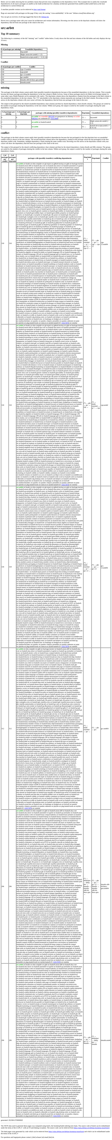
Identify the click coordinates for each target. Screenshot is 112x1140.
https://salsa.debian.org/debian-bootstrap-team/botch (91, 1128)
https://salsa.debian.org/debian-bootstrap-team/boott (66, 1131)
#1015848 (54, 118)
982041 (35, 118)
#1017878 (65, 323)
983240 (51, 116)
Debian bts (45, 17)
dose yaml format (39, 9)
